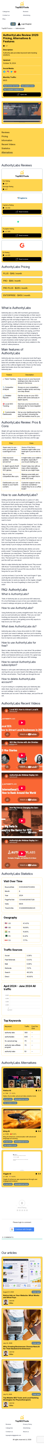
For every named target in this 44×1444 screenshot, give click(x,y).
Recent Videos (8, 144)
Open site (23, 94)
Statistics (6, 148)
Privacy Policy (27, 1424)
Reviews (25, 11)
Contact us (6, 15)
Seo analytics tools (28, 86)
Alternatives (7, 152)
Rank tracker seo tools (11, 86)
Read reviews (23, 212)
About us (26, 1431)
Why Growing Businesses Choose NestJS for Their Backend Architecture (21, 1348)
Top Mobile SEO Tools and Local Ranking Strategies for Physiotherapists (20, 1399)
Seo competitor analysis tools (13, 89)
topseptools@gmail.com (13, 1435)
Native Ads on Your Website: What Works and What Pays (21, 1296)
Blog (4, 19)
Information (7, 140)
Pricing (5, 136)
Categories (6, 11)
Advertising (26, 15)
